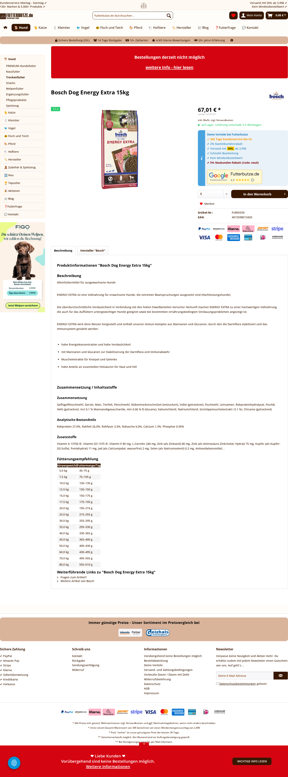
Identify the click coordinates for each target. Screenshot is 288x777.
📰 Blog (9, 198)
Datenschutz (152, 684)
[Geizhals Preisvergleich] (157, 633)
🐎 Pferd (9, 144)
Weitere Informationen (108, 761)
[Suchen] (169, 15)
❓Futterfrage (13, 206)
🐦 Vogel (9, 128)
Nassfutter (13, 71)
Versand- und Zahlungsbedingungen (168, 670)
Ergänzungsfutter (17, 94)
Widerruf (78, 670)
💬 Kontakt (11, 214)
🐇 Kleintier (11, 120)
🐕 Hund (10, 59)
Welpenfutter (15, 88)
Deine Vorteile (153, 665)
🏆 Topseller (12, 183)
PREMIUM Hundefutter (21, 66)
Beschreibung (63, 250)
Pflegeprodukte (16, 100)
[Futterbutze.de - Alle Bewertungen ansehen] (246, 177)
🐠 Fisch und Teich (16, 136)
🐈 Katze (9, 112)
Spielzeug (12, 105)
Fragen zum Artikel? (73, 577)
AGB (146, 688)
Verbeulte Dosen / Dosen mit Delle (166, 674)
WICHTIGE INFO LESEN (252, 761)
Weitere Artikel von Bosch (77, 581)
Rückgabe (78, 660)
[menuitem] (132, 15)
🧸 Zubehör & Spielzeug (20, 167)
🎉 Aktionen (12, 191)
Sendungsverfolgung (85, 665)
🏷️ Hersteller (12, 159)
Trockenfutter (15, 77)
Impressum (151, 693)
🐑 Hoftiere (11, 151)
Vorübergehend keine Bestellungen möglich (173, 656)
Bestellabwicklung (156, 660)
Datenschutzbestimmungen (237, 684)
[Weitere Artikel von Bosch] (276, 96)
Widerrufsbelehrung (157, 679)
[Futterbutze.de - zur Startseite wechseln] (16, 16)
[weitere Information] (231, 40)
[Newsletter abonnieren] (281, 676)
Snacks (10, 83)
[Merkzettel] (233, 15)
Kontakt (77, 656)
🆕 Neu (9, 175)
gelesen (243, 684)
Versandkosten (134, 723)
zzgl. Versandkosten (222, 120)
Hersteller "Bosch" (92, 250)
